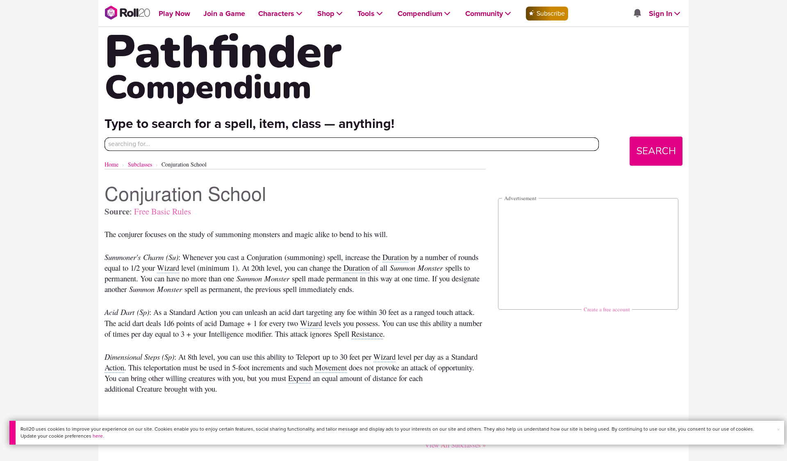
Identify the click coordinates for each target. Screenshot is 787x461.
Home (111, 164)
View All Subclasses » (455, 445)
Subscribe (550, 13)
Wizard (168, 267)
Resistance (367, 334)
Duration (395, 257)
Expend (299, 378)
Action (114, 367)
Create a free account (607, 309)
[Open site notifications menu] (637, 13)
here (98, 436)
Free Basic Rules (162, 211)
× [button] (778, 429)
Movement (331, 367)
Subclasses (140, 164)
